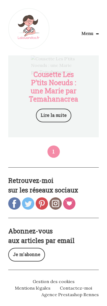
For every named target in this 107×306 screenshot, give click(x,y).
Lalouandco (28, 28)
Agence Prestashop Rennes (70, 294)
